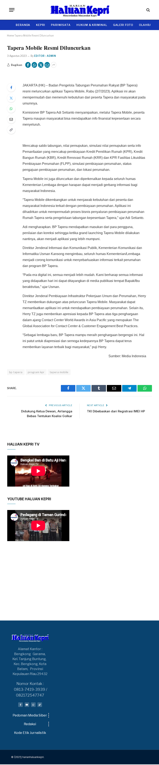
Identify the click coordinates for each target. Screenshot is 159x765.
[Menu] (11, 10)
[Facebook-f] (20, 704)
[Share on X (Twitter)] (40, 65)
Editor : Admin (45, 55)
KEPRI (40, 25)
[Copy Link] (11, 130)
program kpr (36, 372)
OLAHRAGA (147, 25)
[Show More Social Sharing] (53, 65)
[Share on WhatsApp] (34, 65)
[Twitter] (11, 98)
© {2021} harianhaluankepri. (27, 757)
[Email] (11, 119)
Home (10, 35)
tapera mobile (59, 372)
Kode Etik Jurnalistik (30, 733)
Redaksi (30, 724)
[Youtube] (27, 704)
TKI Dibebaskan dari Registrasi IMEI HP (116, 411)
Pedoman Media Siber (30, 715)
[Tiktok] (39, 704)
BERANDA (23, 25)
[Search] (148, 10)
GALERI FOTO (123, 25)
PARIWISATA (61, 25)
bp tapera (16, 372)
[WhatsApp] (11, 108)
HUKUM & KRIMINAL (91, 25)
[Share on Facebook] (28, 65)
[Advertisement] (79, 589)
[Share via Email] (47, 65)
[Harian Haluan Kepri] (79, 10)
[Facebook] (11, 87)
